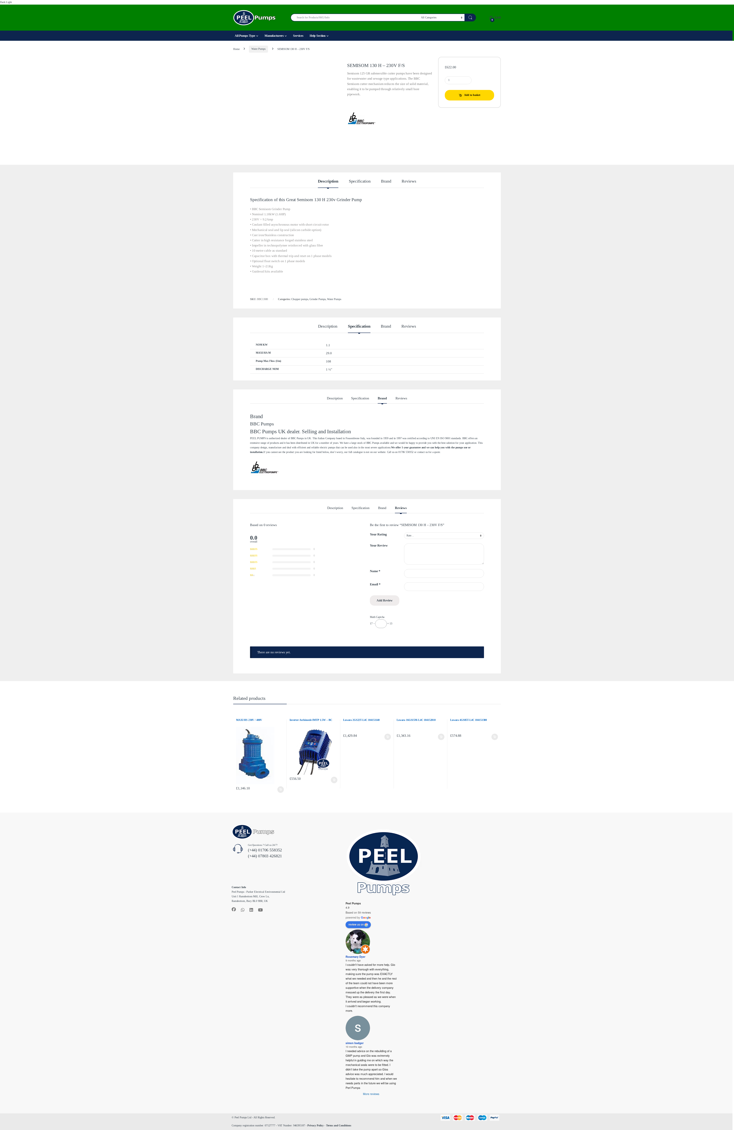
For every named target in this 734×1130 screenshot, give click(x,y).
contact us (422, 452)
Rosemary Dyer (355, 957)
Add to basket (472, 95)
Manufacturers (274, 35)
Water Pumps (258, 48)
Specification (360, 181)
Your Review (378, 545)
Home (236, 48)
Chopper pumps (299, 299)
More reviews (371, 1094)
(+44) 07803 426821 (265, 855)
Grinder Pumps (317, 299)
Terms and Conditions (338, 1125)
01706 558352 (405, 452)
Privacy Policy (315, 1125)
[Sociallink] (234, 909)
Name (375, 571)
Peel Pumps (353, 903)
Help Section (318, 35)
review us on (356, 924)
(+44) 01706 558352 (265, 850)
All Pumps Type (245, 35)
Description (328, 181)
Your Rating (378, 534)
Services (298, 35)
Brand (386, 181)
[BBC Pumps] (361, 119)
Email (375, 584)
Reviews (409, 181)
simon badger (355, 1043)
